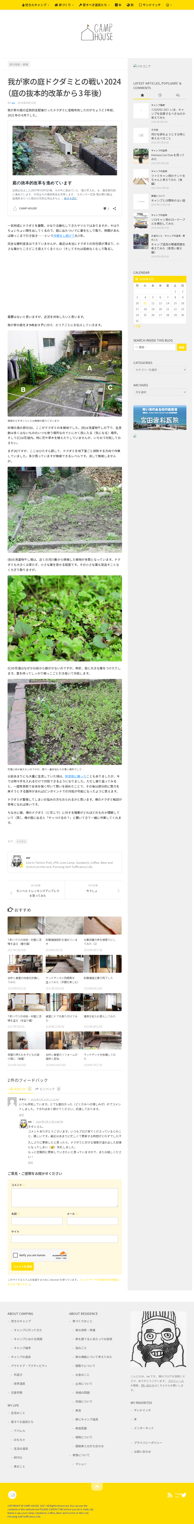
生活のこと (18, 1413)
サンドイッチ (151, 4)
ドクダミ (21, 841)
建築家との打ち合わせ (89, 1446)
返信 (21, 1115)
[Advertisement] (64, 282)
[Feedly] (170, 1495)
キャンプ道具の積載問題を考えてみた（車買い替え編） (168, 248)
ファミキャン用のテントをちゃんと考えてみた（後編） (168, 180)
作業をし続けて (64, 235)
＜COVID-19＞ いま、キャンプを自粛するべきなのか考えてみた (168, 113)
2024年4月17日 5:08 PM (49, 1121)
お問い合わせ (142, 1452)
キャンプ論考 (158, 105)
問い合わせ (147, 1385)
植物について (83, 1437)
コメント (22, 1089)
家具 (78, 1410)
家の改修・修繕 (18, 64)
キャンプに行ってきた (28, 1330)
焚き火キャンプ (35, 4)
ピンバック (49, 1089)
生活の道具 (21, 1448)
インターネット (144, 1428)
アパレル (19, 1431)
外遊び (18, 1375)
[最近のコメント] (177, 95)
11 (145, 303)
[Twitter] (183, 1495)
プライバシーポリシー (148, 1443)
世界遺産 (19, 1384)
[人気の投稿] (142, 95)
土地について (83, 1384)
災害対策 (16, 1392)
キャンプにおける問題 (28, 1339)
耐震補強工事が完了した (98, 978)
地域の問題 (82, 1392)
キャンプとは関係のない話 (168, 200)
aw (13, 103)
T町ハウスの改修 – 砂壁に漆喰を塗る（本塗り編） (24, 1018)
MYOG (18, 1457)
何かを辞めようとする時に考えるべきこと (168, 136)
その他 (154, 129)
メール (72, 1214)
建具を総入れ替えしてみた (100, 1016)
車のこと (19, 1466)
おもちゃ (19, 1440)
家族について (158, 196)
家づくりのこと (82, 1321)
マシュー (81, 1464)
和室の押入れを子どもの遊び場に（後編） (23, 1057)
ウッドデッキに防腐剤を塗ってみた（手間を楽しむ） (63, 980)
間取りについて (85, 1366)
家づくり (64, 4)
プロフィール (176, 1381)
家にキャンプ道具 (86, 1419)
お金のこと (157, 235)
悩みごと (81, 1348)
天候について (83, 1401)
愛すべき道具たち (94, 4)
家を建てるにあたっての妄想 (93, 1339)
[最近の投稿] (160, 95)
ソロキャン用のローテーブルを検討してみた (168, 221)
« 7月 (136, 326)
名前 (15, 1214)
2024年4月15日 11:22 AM (45, 1099)
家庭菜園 (81, 1428)
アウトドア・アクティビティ (29, 1366)
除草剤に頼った (75, 776)
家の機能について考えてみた (93, 1357)
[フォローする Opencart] (177, 1495)
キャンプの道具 (159, 150)
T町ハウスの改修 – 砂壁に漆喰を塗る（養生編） (24, 942)
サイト (15, 1231)
